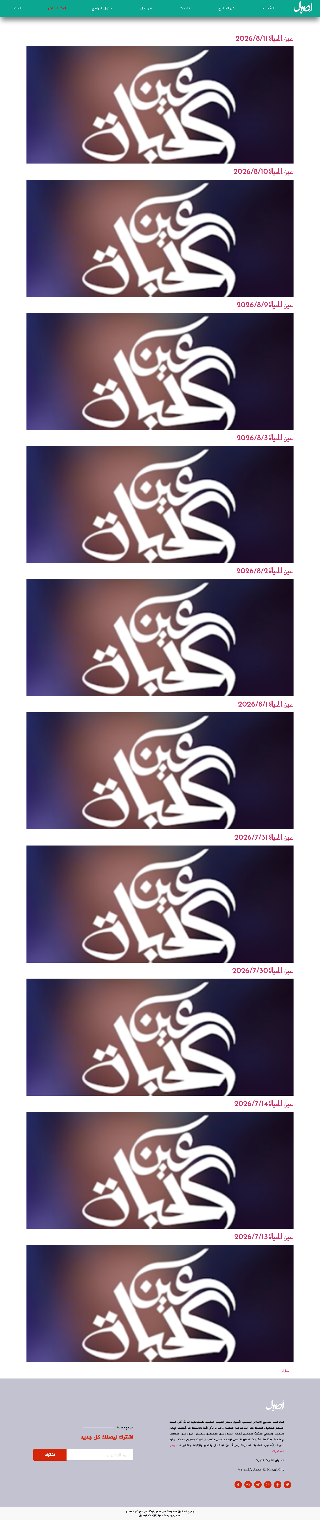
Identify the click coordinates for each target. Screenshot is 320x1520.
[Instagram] (268, 1484)
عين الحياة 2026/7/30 (263, 970)
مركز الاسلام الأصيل (150, 1515)
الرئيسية (267, 8)
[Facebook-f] (277, 1484)
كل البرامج (226, 8)
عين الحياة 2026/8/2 (265, 570)
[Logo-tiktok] (238, 1484)
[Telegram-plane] (258, 1484)
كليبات (185, 8)
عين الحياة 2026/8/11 (264, 38)
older (287, 1371)
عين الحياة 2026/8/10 (263, 171)
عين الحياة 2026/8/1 (266, 704)
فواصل (146, 8)
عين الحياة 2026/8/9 (265, 304)
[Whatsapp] (248, 1484)
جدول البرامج (102, 8)
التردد (17, 8)
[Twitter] (287, 1484)
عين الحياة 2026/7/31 (264, 837)
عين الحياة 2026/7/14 (264, 1103)
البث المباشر (57, 8)
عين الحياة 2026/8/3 (265, 437)
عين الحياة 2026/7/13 (264, 1236)
